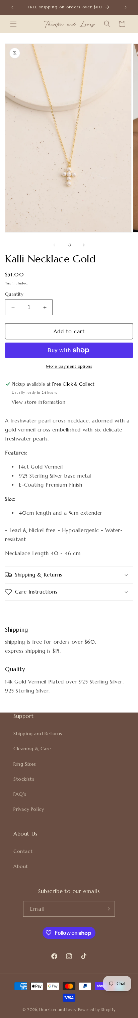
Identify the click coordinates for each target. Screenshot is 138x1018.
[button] (13, 23)
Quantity (14, 294)
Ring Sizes (24, 764)
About (20, 866)
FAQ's (19, 794)
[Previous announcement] (12, 7)
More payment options (69, 366)
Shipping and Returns (37, 734)
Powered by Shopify (97, 1009)
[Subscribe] (107, 909)
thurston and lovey (58, 1009)
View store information (38, 402)
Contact (22, 851)
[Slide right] (83, 245)
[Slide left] (54, 245)
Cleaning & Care (32, 749)
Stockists (23, 779)
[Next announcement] (125, 7)
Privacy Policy (28, 809)
